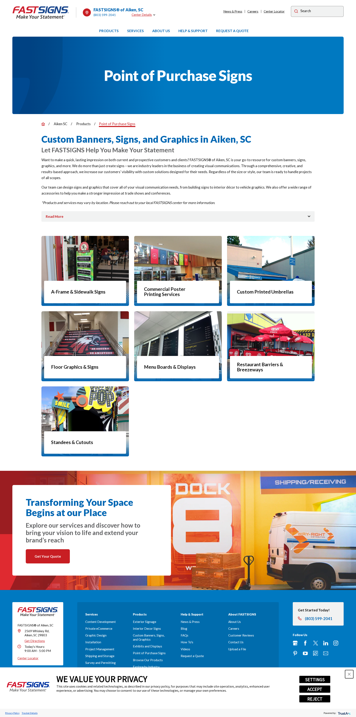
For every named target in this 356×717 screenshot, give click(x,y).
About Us (234, 622)
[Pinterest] (295, 653)
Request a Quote (192, 656)
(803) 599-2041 (105, 15)
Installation (93, 642)
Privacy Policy (12, 713)
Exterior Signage (144, 622)
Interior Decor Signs (147, 628)
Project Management (99, 649)
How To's (187, 642)
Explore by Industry (146, 667)
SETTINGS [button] (315, 679)
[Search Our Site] (296, 12)
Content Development (100, 622)
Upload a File (237, 649)
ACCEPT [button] (314, 689)
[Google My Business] (295, 643)
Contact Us (236, 642)
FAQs (184, 635)
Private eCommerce (98, 628)
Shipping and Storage (99, 656)
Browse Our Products (148, 660)
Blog (184, 628)
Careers (252, 11)
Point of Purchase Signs (149, 653)
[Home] (40, 12)
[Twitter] (315, 643)
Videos (185, 649)
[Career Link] (315, 653)
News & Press (232, 11)
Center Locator (274, 11)
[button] (349, 674)
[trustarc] (344, 713)
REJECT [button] (314, 699)
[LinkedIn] (325, 643)
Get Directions (35, 641)
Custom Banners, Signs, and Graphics (149, 637)
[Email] (325, 653)
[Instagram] (335, 643)
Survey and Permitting (100, 663)
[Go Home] (43, 124)
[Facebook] (305, 643)
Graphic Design (96, 635)
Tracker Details (29, 713)
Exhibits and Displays (147, 646)
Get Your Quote (48, 556)
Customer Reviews (241, 635)
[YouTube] (305, 653)
